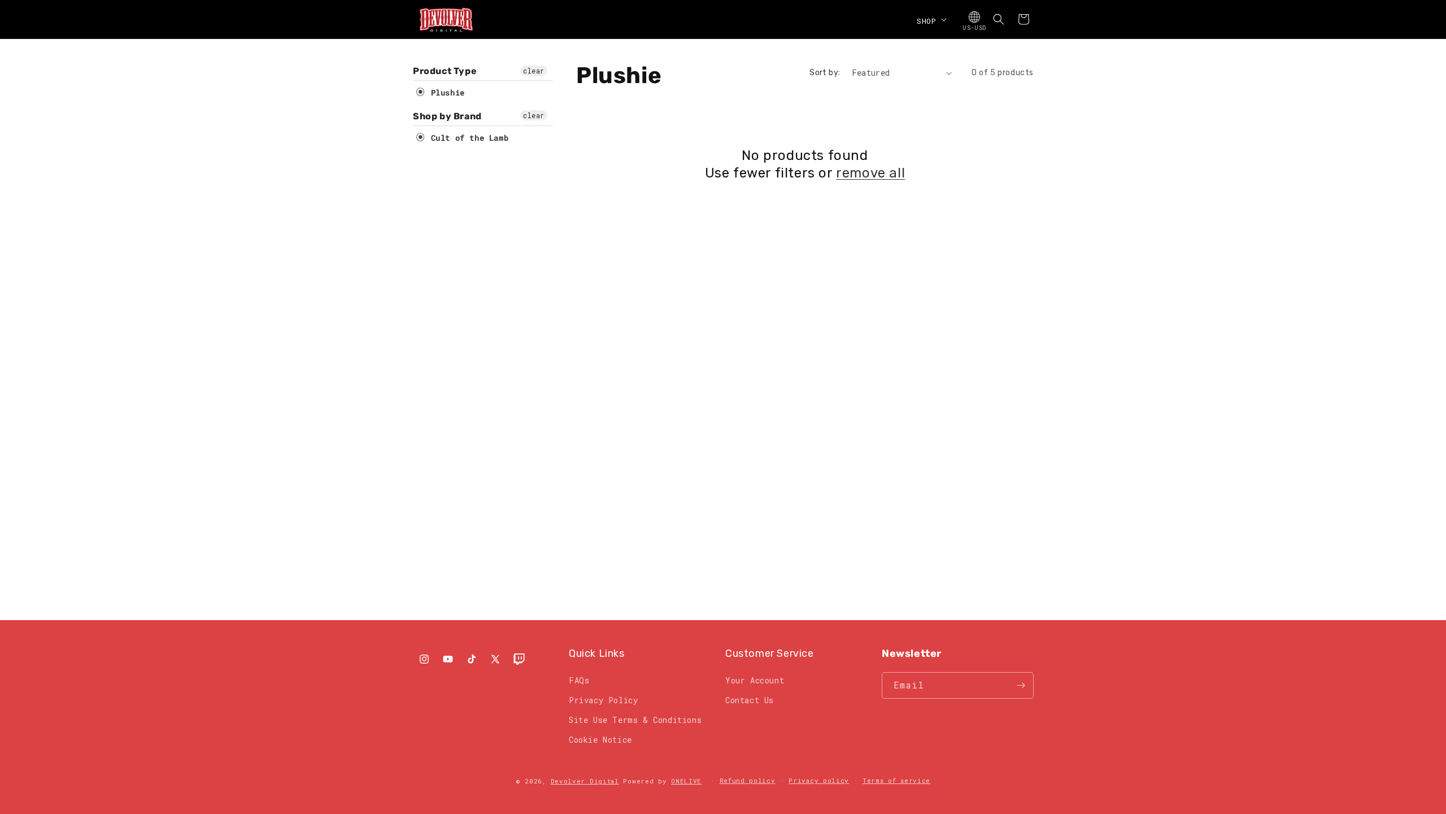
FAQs (579, 680)
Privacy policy (819, 780)
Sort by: (824, 72)
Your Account (754, 680)
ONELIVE (686, 781)
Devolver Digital (585, 781)
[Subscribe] (1020, 685)
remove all (870, 173)
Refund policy (748, 780)
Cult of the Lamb (467, 137)
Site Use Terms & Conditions (635, 720)
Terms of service (896, 780)
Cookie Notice (600, 739)
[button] (930, 19)
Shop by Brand (447, 116)
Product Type (445, 71)
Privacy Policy (603, 700)
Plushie (445, 92)
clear (534, 70)
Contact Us (749, 700)
